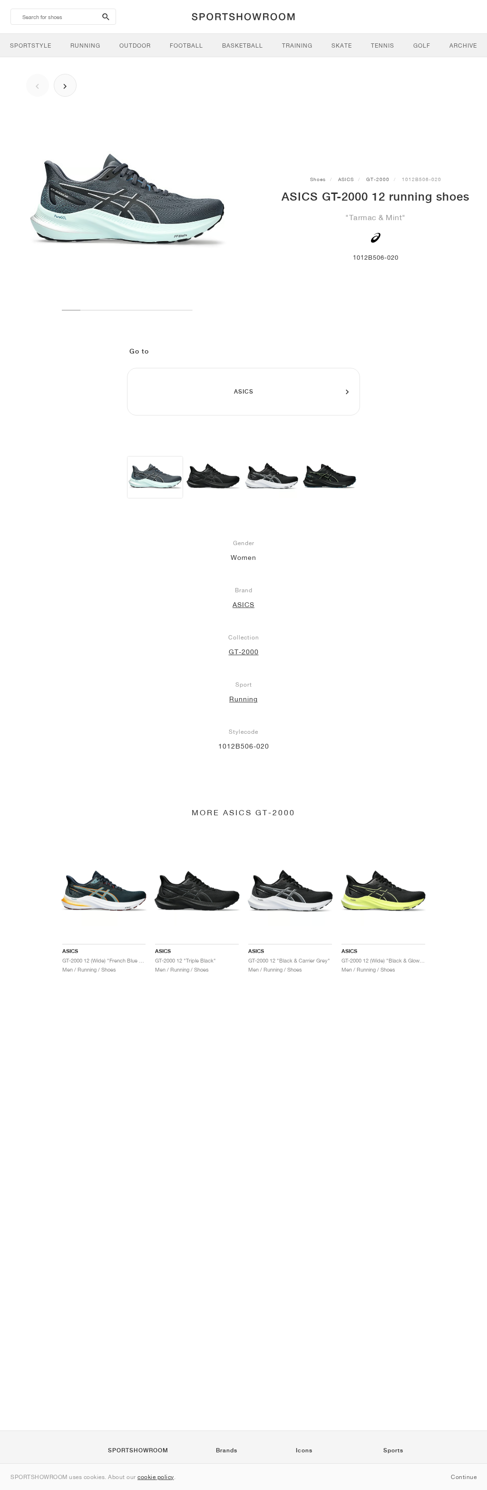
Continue (464, 1476)
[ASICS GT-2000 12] (155, 477)
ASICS (346, 179)
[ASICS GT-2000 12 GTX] (330, 477)
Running (243, 699)
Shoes (318, 179)
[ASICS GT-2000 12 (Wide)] (213, 477)
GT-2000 (378, 179)
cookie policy (155, 1476)
